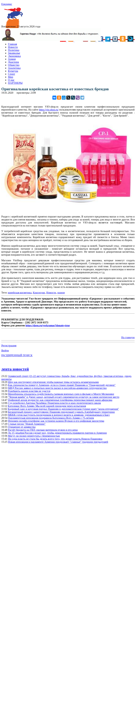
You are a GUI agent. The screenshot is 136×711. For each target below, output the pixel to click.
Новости (13, 47)
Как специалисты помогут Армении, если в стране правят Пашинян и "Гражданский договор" (62, 385)
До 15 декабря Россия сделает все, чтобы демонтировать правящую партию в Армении (57, 432)
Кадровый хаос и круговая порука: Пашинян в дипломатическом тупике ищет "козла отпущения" (63, 409)
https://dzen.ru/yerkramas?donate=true (48, 325)
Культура (13, 71)
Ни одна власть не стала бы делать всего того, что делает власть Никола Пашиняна (55, 438)
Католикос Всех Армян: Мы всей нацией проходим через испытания (47, 406)
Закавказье (14, 53)
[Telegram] (82, 98)
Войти (5, 350)
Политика (13, 50)
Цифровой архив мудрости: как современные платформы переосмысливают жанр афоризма (60, 400)
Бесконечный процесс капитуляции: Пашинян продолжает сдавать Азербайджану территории (61, 412)
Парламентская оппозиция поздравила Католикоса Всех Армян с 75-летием (51, 418)
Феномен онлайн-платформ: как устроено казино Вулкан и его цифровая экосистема (56, 420)
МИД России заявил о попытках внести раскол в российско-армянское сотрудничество (57, 388)
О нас (11, 80)
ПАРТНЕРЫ (15, 83)
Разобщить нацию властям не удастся (29, 391)
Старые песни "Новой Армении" (27, 423)
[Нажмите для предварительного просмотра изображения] (68, 210)
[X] (68, 98)
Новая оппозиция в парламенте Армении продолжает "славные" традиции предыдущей (58, 441)
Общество (13, 65)
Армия (12, 59)
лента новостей (15, 369)
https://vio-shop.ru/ (49, 109)
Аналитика (14, 68)
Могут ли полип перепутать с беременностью (34, 435)
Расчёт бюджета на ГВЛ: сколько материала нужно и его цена (43, 429)
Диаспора (13, 62)
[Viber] (78, 98)
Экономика (14, 56)
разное (61, 292)
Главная (12, 44)
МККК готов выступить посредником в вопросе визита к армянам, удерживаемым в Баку (59, 415)
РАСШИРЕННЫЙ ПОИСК (17, 355)
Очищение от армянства (21, 426)
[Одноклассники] (59, 98)
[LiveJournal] (73, 98)
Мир (10, 77)
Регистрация (8, 345)
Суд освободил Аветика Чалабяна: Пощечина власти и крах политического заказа (54, 403)
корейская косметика (20, 292)
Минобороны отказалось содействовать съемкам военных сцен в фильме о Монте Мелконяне (61, 394)
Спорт (11, 74)
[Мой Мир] (64, 98)
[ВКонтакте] (54, 98)
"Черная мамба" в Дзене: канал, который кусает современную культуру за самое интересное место (63, 397)
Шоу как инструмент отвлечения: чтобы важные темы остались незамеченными (53, 382)
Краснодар (39, 292)
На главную (128, 337)
